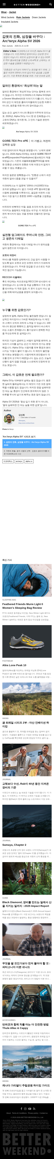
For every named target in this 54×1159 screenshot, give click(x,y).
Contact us (44, 1113)
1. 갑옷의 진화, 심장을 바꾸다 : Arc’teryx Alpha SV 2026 (26, 443)
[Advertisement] (27, 473)
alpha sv (29, 461)
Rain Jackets (23, 17)
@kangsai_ (22, 420)
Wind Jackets (7, 17)
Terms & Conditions (19, 1113)
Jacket (12, 12)
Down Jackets (39, 17)
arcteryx (19, 461)
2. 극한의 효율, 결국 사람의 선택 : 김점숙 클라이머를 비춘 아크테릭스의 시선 (26, 452)
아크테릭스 (7, 461)
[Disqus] (27, 515)
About (8, 1113)
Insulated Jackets (9, 22)
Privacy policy (33, 1113)
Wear (4, 12)
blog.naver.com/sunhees (26, 423)
